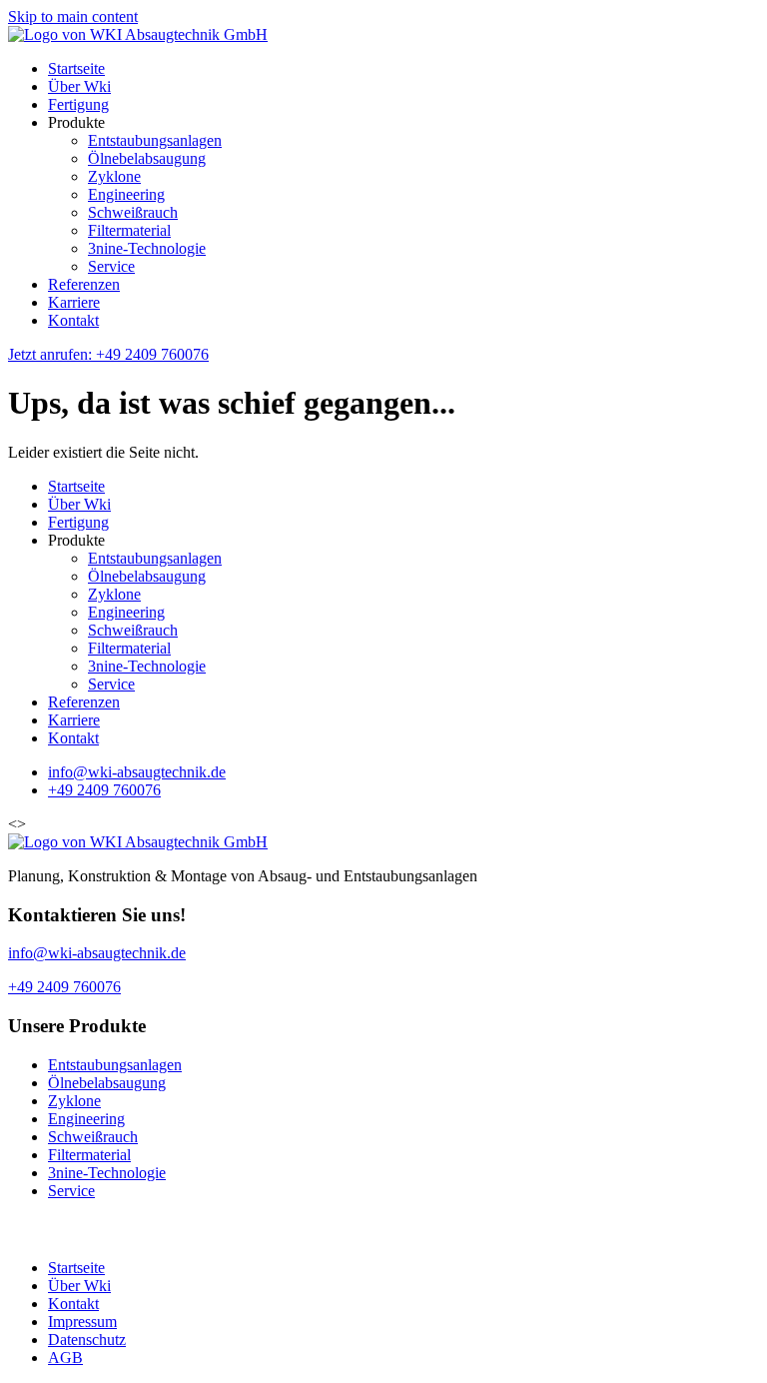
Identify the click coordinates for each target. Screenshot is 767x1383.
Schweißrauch (133, 212)
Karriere (74, 302)
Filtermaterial (129, 230)
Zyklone (114, 176)
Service (111, 266)
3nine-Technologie (147, 248)
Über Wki (79, 86)
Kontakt (73, 320)
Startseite (76, 68)
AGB (65, 1357)
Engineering (126, 194)
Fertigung (78, 104)
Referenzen (84, 284)
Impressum (82, 1321)
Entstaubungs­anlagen (155, 140)
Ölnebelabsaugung (147, 158)
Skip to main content (73, 16)
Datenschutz (87, 1339)
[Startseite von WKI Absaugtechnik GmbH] (138, 34)
